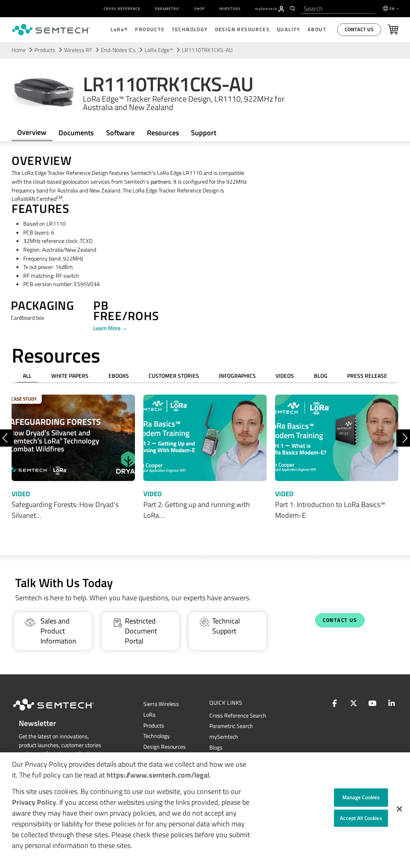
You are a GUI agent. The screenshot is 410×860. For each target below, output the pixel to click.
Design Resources (164, 746)
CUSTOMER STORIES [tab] (174, 375)
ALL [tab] (27, 375)
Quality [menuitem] (288, 29)
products (44, 50)
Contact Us (359, 29)
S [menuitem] (266, 8)
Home (19, 50)
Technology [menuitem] (190, 29)
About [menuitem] (317, 29)
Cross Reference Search (237, 715)
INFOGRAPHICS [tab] (237, 375)
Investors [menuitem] (230, 8)
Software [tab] (120, 132)
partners (161, 181)
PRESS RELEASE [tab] (367, 375)
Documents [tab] (76, 132)
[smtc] (51, 29)
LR (149, 714)
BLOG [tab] (321, 375)
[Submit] (293, 8)
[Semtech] (62, 712)
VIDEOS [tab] (284, 375)
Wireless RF (78, 50)
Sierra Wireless (161, 704)
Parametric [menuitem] (167, 8)
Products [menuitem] (149, 29)
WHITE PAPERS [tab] (69, 375)
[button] (399, 809)
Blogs (216, 747)
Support (203, 132)
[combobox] (338, 9)
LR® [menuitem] (119, 29)
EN (393, 8)
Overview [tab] (31, 132)
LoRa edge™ (159, 50)
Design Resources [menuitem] (242, 29)
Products (153, 725)
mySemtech (223, 736)
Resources (163, 132)
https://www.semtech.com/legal (158, 775)
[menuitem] (281, 9)
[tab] (163, 132)
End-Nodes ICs (118, 50)
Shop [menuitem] (199, 8)
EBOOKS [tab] (119, 375)
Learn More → (110, 328)
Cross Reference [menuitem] (122, 8)
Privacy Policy (34, 802)
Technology (156, 736)
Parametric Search (231, 726)
